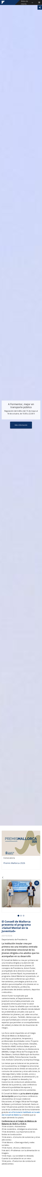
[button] (18, 916)
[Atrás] (3, 877)
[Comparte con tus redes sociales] (40, 7)
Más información (21, 425)
